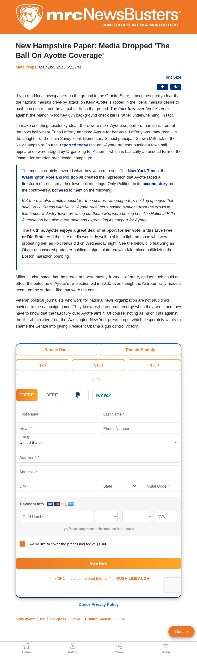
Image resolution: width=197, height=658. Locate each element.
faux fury (126, 108)
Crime (76, 619)
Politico (70, 177)
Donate (181, 631)
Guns (120, 619)
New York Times (143, 170)
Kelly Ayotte (26, 619)
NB (42, 619)
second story (155, 183)
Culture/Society (98, 619)
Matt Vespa (26, 67)
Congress (58, 619)
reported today (74, 145)
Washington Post (38, 177)
